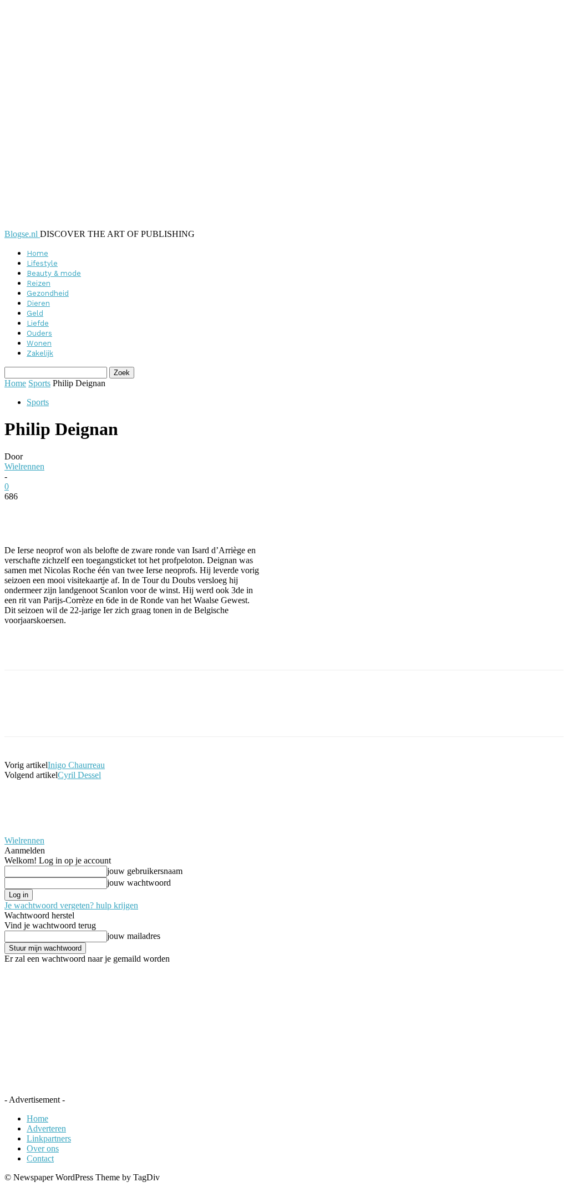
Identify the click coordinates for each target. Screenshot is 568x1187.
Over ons (43, 1148)
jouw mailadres (133, 936)
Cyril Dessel (79, 775)
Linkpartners (49, 1138)
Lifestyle (42, 263)
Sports (39, 383)
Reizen (38, 283)
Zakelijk (40, 353)
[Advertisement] (134, 651)
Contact (40, 1158)
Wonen (39, 343)
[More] (274, 513)
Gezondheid (48, 293)
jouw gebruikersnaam (144, 871)
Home (37, 253)
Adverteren (46, 1128)
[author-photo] (31, 830)
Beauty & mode (54, 273)
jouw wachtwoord (139, 882)
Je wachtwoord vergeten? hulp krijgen (71, 905)
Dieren (38, 303)
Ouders (39, 333)
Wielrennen (24, 466)
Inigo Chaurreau (76, 765)
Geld (35, 313)
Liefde (38, 323)
